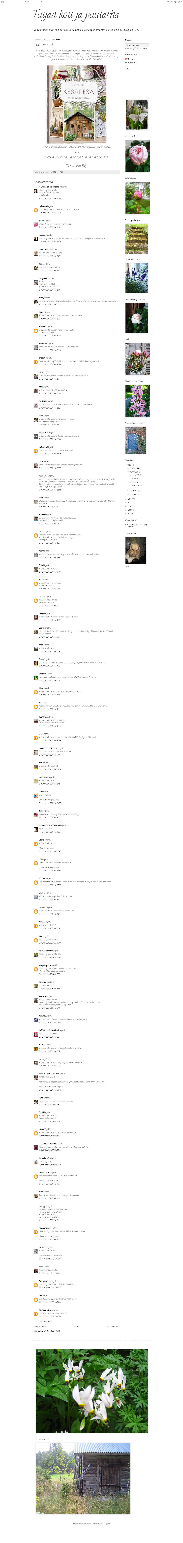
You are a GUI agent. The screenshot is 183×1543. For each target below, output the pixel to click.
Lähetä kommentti (44, 1322)
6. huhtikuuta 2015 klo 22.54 (50, 974)
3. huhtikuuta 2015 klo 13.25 (50, 637)
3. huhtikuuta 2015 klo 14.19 (49, 666)
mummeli (43, 717)
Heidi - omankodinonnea (48, 748)
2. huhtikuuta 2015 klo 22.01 (49, 408)
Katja (41, 645)
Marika (41, 922)
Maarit (41, 312)
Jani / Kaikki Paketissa (48, 1143)
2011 (129, 510)
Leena (41, 628)
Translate (143, 48)
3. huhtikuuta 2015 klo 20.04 (50, 769)
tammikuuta (135, 494)
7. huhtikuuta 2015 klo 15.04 (49, 989)
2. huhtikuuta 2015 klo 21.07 (49, 270)
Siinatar (42, 596)
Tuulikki (42, 1045)
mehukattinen (44, 1172)
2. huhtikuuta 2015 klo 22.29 (50, 468)
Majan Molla (43, 432)
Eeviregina (43, 343)
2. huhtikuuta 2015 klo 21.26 (50, 336)
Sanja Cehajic (44, 1158)
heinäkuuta (134, 468)
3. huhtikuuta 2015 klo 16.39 (50, 740)
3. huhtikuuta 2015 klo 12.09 (50, 589)
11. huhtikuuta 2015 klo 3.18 (49, 1198)
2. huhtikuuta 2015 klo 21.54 (50, 393)
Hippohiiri (42, 326)
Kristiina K (43, 401)
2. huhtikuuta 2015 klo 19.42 (50, 227)
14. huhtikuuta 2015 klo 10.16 (50, 1302)
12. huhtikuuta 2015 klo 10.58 (50, 1273)
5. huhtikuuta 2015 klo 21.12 (49, 928)
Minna (41, 221)
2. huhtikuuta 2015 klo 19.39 (50, 213)
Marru (41, 372)
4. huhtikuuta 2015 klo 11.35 (49, 832)
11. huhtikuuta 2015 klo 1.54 (49, 1184)
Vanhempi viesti (113, 1327)
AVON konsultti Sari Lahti (49, 1030)
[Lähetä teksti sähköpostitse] (61, 172)
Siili (40, 791)
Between (42, 674)
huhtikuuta (134, 472)
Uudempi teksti (40, 1327)
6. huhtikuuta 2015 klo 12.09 (50, 943)
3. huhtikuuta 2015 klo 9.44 (49, 557)
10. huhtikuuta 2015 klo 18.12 (49, 1136)
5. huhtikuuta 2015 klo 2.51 (49, 899)
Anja (41, 551)
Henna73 (42, 1247)
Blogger (107, 1524)
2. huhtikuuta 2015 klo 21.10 (49, 304)
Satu (41, 565)
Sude (41, 1192)
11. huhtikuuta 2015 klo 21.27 (49, 1239)
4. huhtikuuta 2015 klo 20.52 (50, 871)
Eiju (40, 734)
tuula (41, 936)
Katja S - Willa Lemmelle (49, 1073)
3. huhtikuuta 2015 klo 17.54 (49, 755)
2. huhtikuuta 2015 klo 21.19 (49, 319)
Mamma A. (43, 982)
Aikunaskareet (44, 1228)
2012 (130, 506)
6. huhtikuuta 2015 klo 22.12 (50, 957)
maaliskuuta (135, 491)
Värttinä (42, 878)
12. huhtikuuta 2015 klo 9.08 (50, 1259)
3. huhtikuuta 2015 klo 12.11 (49, 605)
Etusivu (76, 1327)
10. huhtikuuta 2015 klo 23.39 (50, 1165)
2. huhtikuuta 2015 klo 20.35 (50, 256)
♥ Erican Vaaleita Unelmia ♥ (50, 187)
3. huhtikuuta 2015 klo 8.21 (49, 543)
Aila (40, 580)
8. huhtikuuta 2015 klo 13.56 (50, 1090)
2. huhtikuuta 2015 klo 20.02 (50, 242)
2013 (130, 502)
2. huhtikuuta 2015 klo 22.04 (50, 425)
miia (40, 1295)
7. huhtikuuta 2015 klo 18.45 (49, 1008)
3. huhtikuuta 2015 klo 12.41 (49, 620)
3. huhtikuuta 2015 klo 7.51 (49, 524)
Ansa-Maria (43, 777)
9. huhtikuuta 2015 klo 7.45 (49, 1104)
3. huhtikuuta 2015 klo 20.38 (50, 803)
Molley (41, 298)
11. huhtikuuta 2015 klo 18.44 (50, 1220)
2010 (130, 513)
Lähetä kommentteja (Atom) (49, 1331)
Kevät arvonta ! (138, 485)
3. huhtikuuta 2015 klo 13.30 (49, 651)
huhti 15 (135, 479)
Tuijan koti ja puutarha (75, 15)
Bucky (41, 659)
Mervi (41, 264)
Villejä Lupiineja (45, 965)
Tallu (40, 811)
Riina (41, 416)
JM (40, 859)
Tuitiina (42, 514)
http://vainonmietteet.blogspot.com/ (137, 526)
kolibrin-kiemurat (46, 951)
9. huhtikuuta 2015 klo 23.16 (50, 1121)
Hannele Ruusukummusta (49, 825)
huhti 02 (135, 482)
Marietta (42, 1016)
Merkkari (42, 907)
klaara (41, 1129)
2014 (130, 499)
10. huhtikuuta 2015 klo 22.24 (50, 1150)
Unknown (43, 206)
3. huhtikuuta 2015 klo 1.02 (49, 507)
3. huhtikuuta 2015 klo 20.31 (49, 784)
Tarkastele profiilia (132, 62)
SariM (41, 1112)
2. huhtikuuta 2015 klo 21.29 (50, 364)
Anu (40, 763)
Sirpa (41, 688)
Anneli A (42, 996)
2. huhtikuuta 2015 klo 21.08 (49, 290)
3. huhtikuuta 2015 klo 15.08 (49, 695)
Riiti (40, 702)
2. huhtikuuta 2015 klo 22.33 (50, 490)
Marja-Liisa (43, 278)
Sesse (41, 613)
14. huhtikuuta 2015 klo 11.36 (50, 1316)
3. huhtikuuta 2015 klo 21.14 (49, 818)
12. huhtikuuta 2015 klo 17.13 (49, 1288)
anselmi (42, 358)
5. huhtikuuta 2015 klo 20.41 (49, 914)
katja (41, 1267)
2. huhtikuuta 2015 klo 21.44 (50, 379)
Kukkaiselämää (45, 249)
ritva (41, 387)
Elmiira (41, 893)
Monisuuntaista (45, 1310)
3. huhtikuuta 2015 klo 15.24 (50, 709)
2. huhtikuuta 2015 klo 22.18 (50, 439)
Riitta (41, 498)
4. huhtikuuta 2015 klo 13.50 (49, 851)
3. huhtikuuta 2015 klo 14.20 (49, 680)
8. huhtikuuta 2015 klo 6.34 (49, 1037)
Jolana (41, 840)
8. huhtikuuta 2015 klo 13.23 (50, 1066)
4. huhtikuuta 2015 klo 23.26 (50, 885)
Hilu (40, 1059)
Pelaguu (42, 235)
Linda (41, 461)
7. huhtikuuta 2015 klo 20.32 (50, 1022)
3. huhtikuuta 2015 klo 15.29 (50, 726)
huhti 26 (135, 475)
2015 (130, 465)
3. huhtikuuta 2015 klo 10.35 (49, 572)
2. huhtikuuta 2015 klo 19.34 (50, 198)
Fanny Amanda (45, 1281)
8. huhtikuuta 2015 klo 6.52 (49, 1051)
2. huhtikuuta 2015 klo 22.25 (50, 454)
